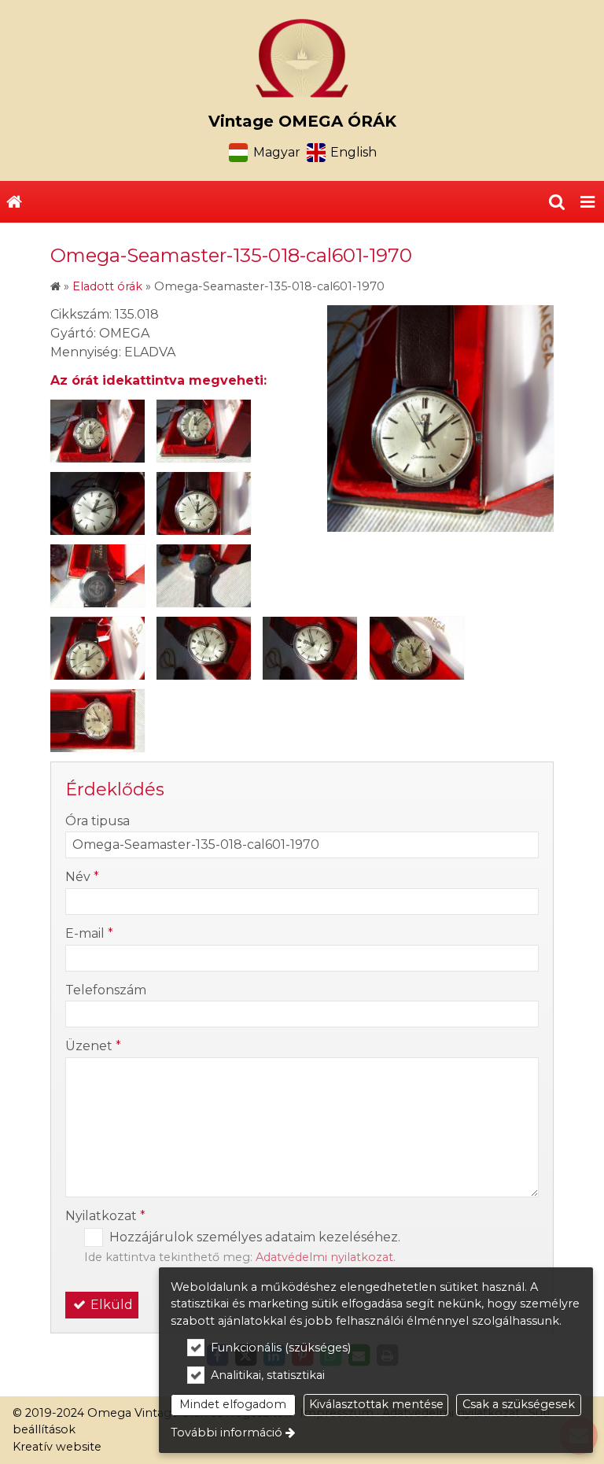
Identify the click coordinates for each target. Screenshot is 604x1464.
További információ (226, 1432)
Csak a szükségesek (518, 1404)
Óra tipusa (97, 820)
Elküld (110, 1304)
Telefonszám (105, 990)
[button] (587, 202)
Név (82, 876)
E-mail (89, 933)
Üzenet (93, 1045)
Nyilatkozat (105, 1215)
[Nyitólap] (302, 58)
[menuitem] (14, 202)
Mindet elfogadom (232, 1404)
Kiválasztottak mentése (376, 1404)
